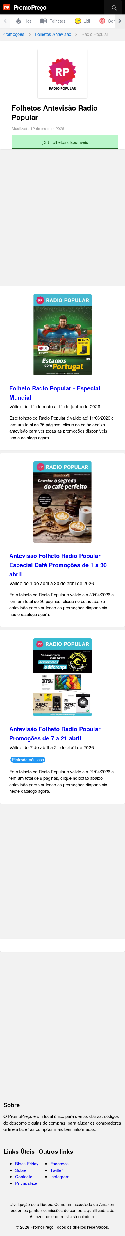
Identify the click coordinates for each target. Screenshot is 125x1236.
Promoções (13, 34)
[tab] (22, 21)
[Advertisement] (62, 220)
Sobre (20, 1170)
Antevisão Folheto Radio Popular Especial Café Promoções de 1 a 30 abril (58, 564)
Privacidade (26, 1183)
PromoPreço (29, 7)
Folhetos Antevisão (53, 34)
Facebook (59, 1163)
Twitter (56, 1170)
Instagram (59, 1176)
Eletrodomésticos (28, 759)
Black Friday (27, 1163)
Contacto (23, 1176)
